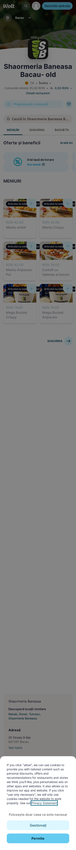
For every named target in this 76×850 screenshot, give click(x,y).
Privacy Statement (44, 803)
